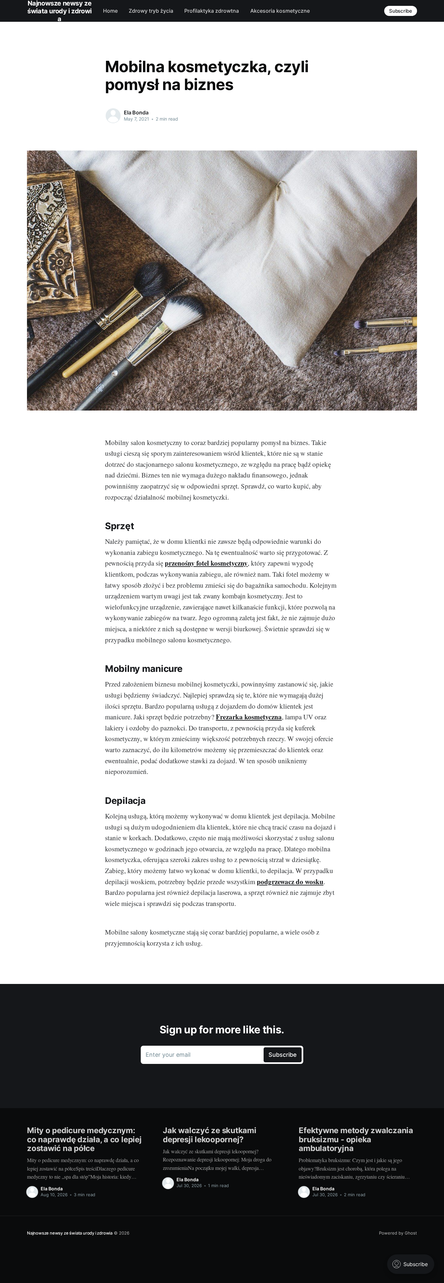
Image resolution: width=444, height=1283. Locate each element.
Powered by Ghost (398, 1233)
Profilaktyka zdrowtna (211, 10)
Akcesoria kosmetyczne (280, 10)
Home (110, 10)
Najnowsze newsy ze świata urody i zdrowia (69, 1233)
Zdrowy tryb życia (151, 10)
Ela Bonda (136, 112)
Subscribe (400, 11)
